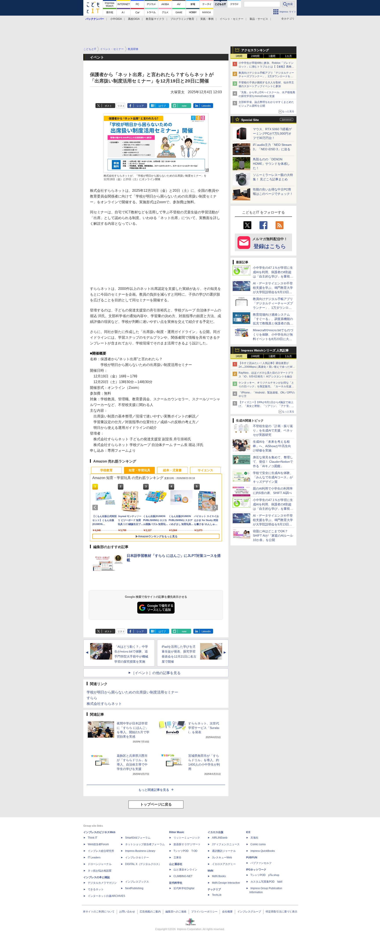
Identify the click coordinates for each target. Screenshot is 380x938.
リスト (121, 105)
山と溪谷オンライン (185, 869)
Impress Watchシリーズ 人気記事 (265, 350)
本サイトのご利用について (99, 911)
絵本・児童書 (172, 470)
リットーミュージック (187, 837)
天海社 (254, 837)
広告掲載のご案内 (150, 911)
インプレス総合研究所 (101, 850)
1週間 (272, 56)
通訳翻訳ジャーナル (224, 850)
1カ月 (288, 56)
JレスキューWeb (222, 857)
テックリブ (214, 889)
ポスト (108, 105)
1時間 (239, 56)
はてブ (162, 105)
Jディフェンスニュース (226, 844)
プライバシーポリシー (204, 911)
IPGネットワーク (256, 869)
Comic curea (258, 844)
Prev (95, 507)
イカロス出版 (215, 832)
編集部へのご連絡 (175, 911)
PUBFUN (251, 857)
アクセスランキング (255, 50)
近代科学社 (175, 882)
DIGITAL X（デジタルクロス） (143, 864)
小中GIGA (116, 18)
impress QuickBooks (262, 850)
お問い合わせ (127, 911)
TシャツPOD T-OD (185, 850)
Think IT (92, 837)
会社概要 (227, 911)
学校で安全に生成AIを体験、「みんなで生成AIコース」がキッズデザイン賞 (273, 477)
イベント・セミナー (231, 18)
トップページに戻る (156, 804)
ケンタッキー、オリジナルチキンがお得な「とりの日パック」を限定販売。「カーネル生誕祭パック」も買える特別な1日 (266, 386)
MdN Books (219, 876)
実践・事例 (207, 18)
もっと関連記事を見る (153, 790)
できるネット (96, 889)
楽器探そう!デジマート (187, 844)
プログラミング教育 (182, 18)
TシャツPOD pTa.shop (264, 875)
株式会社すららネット (104, 704)
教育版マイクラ (155, 18)
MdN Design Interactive (226, 882)
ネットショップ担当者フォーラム (145, 844)
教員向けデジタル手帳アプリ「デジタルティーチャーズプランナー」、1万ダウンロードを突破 (266, 76)
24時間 (255, 56)
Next (215, 507)
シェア (140, 105)
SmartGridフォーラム (137, 837)
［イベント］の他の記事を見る (156, 673)
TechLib (216, 894)
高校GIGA (134, 18)
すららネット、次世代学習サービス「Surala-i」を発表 (204, 728)
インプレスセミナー (137, 857)
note (184, 105)
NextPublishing (134, 888)
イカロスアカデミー (224, 864)
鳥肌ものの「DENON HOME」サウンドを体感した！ (271, 163)
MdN (210, 870)
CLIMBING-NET (183, 876)
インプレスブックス (137, 881)
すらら (92, 698)
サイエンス (205, 470)
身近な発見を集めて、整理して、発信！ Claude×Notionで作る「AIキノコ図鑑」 (273, 461)
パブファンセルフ (261, 863)
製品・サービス (259, 18)
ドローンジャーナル (99, 864)
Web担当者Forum (98, 844)
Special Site (250, 120)
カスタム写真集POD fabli (266, 881)
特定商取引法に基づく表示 (281, 911)
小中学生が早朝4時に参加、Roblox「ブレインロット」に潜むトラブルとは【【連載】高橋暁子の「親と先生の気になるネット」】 (266, 66)
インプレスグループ (249, 911)
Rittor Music (176, 832)
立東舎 (177, 857)
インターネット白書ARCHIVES (106, 896)
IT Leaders (94, 857)
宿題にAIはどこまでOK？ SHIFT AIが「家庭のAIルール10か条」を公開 (273, 535)
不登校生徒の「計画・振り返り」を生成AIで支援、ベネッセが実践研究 (273, 430)
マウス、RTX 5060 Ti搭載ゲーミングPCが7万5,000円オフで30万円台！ (272, 133)
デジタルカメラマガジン (102, 882)
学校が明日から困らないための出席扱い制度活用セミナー (132, 692)
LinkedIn (206, 105)
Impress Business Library (140, 850)
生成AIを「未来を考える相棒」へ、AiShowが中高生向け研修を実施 (272, 446)
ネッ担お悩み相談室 (99, 870)
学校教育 (106, 470)
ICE (248, 832)
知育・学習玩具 (139, 470)
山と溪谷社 (175, 864)
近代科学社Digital (184, 888)
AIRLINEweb (219, 837)
